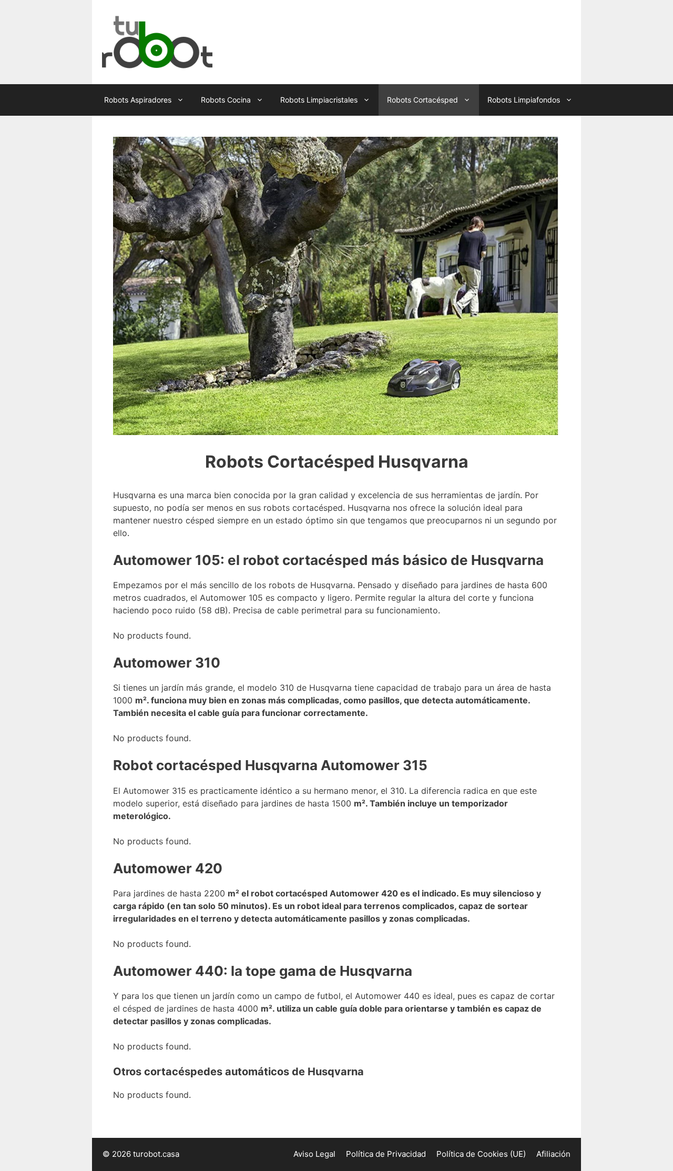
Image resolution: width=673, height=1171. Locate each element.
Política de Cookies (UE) (481, 1154)
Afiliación (553, 1154)
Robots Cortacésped (422, 99)
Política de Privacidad (386, 1154)
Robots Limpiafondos (523, 99)
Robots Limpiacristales (319, 99)
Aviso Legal (314, 1154)
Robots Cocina (226, 99)
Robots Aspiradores (137, 99)
